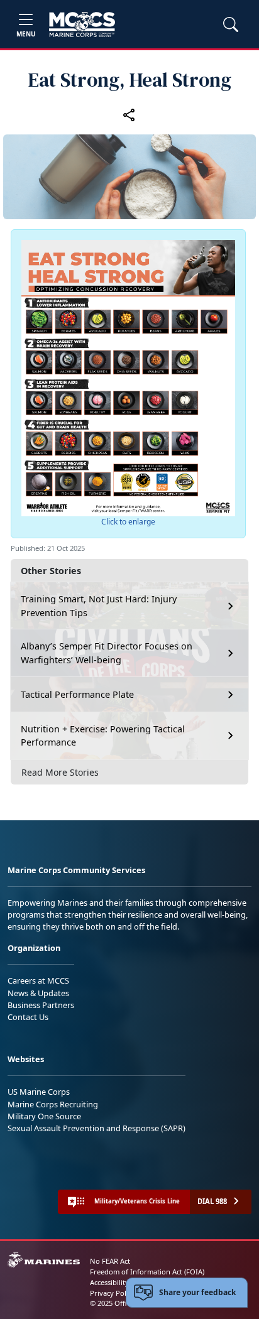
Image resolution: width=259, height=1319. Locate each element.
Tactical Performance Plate (77, 694)
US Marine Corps (39, 1091)
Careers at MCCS (38, 980)
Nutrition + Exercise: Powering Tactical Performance (103, 736)
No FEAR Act (110, 1261)
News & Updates (38, 993)
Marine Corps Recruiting (53, 1104)
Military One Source (44, 1116)
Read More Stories (60, 772)
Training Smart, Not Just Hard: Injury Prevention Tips (99, 606)
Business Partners (41, 1005)
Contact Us (28, 1017)
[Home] (82, 24)
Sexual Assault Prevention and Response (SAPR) (96, 1128)
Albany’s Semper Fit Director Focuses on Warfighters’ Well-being (106, 653)
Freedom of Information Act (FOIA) (147, 1271)
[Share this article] (129, 115)
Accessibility (109, 1282)
